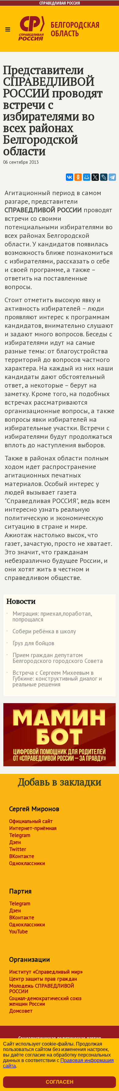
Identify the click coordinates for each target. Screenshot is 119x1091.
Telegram (19, 835)
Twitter (17, 849)
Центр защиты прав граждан (43, 979)
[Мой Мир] (86, 177)
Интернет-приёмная (32, 828)
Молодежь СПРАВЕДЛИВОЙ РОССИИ (41, 988)
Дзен (15, 842)
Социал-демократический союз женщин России (45, 1001)
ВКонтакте (21, 856)
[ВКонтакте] (69, 177)
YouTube (18, 931)
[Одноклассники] (78, 177)
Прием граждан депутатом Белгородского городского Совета (54, 658)
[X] (95, 177)
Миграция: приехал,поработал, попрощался (49, 617)
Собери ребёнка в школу (41, 632)
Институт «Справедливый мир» (46, 972)
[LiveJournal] (103, 177)
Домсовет (21, 1011)
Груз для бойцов (30, 644)
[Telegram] (112, 177)
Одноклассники (27, 863)
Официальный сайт (31, 821)
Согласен (60, 1082)
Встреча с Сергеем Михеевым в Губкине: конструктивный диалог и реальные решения (54, 679)
